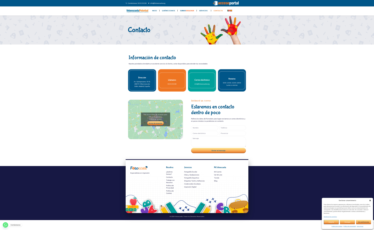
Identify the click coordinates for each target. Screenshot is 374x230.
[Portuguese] (228, 11)
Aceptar (331, 222)
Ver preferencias (363, 222)
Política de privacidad (349, 226)
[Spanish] (231, 11)
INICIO (154, 11)
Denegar (347, 222)
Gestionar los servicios (330, 216)
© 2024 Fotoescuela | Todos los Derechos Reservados (187, 216)
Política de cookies (337, 226)
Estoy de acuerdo (155, 123)
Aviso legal (360, 226)
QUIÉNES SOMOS (168, 11)
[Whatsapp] (5, 225)
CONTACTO (218, 11)
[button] (370, 200)
